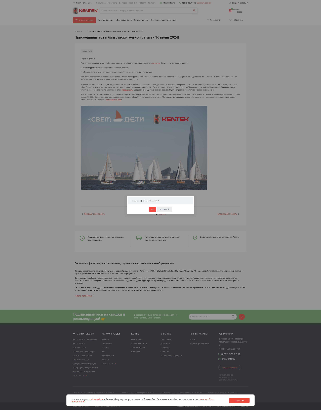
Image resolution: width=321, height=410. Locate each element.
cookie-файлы (96, 399)
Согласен (239, 400)
